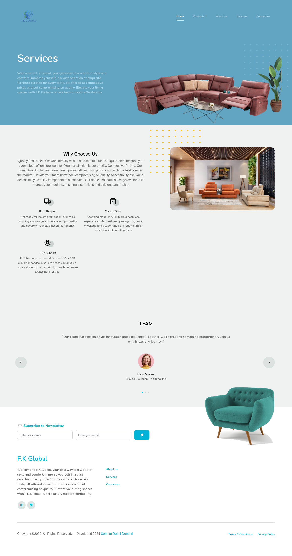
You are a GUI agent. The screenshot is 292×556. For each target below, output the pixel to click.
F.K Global (32, 458)
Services (242, 16)
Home (180, 16)
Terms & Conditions (240, 534)
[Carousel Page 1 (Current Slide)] (143, 392)
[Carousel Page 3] (149, 392)
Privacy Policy (266, 534)
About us (221, 16)
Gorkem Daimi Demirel (117, 533)
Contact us (263, 16)
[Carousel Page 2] (146, 392)
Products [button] (198, 16)
